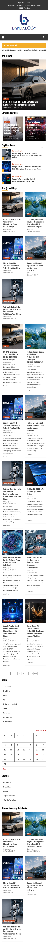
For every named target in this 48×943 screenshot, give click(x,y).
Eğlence (7, 122)
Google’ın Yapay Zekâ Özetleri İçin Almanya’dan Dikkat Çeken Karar (23, 167)
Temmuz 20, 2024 (10, 138)
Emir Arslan (9, 136)
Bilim (28, 214)
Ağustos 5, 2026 (32, 275)
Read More (6, 386)
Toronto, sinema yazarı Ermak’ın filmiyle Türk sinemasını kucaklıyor (33, 128)
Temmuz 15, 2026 (32, 641)
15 (37, 750)
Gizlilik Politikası (24, 8)
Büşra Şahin (8, 107)
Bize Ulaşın (19, 5)
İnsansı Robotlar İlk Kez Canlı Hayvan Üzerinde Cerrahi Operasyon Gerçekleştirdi (34, 562)
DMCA (27, 5)
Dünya (5, 695)
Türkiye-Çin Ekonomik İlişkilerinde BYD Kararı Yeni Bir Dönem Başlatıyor (35, 266)
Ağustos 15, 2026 (18, 107)
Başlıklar (6, 691)
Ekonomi (29, 258)
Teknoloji (6, 258)
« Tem (4, 769)
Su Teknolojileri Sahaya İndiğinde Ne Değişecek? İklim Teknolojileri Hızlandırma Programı (35, 223)
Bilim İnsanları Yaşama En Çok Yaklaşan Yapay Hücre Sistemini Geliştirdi (12, 561)
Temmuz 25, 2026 (9, 570)
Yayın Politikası (36, 5)
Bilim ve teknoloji (10, 704)
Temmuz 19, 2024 (32, 138)
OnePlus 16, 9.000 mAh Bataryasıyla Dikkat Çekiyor (35, 491)
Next (35, 673)
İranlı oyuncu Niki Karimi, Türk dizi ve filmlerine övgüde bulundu (12, 129)
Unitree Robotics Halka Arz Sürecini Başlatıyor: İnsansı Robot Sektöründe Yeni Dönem (12, 310)
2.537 (31, 673)
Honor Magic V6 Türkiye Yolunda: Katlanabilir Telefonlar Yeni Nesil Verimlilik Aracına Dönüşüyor (35, 631)
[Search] (43, 37)
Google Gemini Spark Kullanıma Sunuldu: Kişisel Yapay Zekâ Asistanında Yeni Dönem (26, 155)
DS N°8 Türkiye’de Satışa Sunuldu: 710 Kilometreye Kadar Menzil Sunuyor (20, 103)
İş (4, 700)
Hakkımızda (11, 5)
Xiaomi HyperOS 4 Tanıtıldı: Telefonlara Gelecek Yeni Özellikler (11, 265)
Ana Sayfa (7, 687)
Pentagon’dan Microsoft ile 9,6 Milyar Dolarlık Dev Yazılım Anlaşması (25, 180)
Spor (5, 708)
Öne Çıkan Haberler (17, 152)
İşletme (6, 99)
